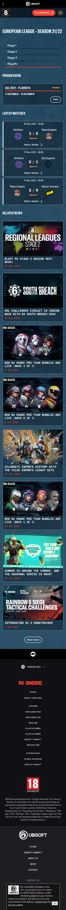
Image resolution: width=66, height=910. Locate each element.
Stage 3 (12, 57)
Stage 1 (11, 45)
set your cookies (15, 905)
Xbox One (33, 723)
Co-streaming (42, 12)
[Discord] (33, 654)
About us (33, 858)
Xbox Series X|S (33, 717)
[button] (33, 134)
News (33, 864)
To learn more (41, 902)
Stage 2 (12, 51)
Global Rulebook (33, 759)
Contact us (33, 880)
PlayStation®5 (33, 728)
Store (33, 847)
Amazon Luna (33, 745)
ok (55, 903)
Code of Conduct (33, 764)
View (55, 99)
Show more (33, 639)
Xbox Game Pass (33, 712)
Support (33, 870)
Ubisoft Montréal (33, 698)
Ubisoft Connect (33, 852)
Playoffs (12, 64)
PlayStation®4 (33, 734)
